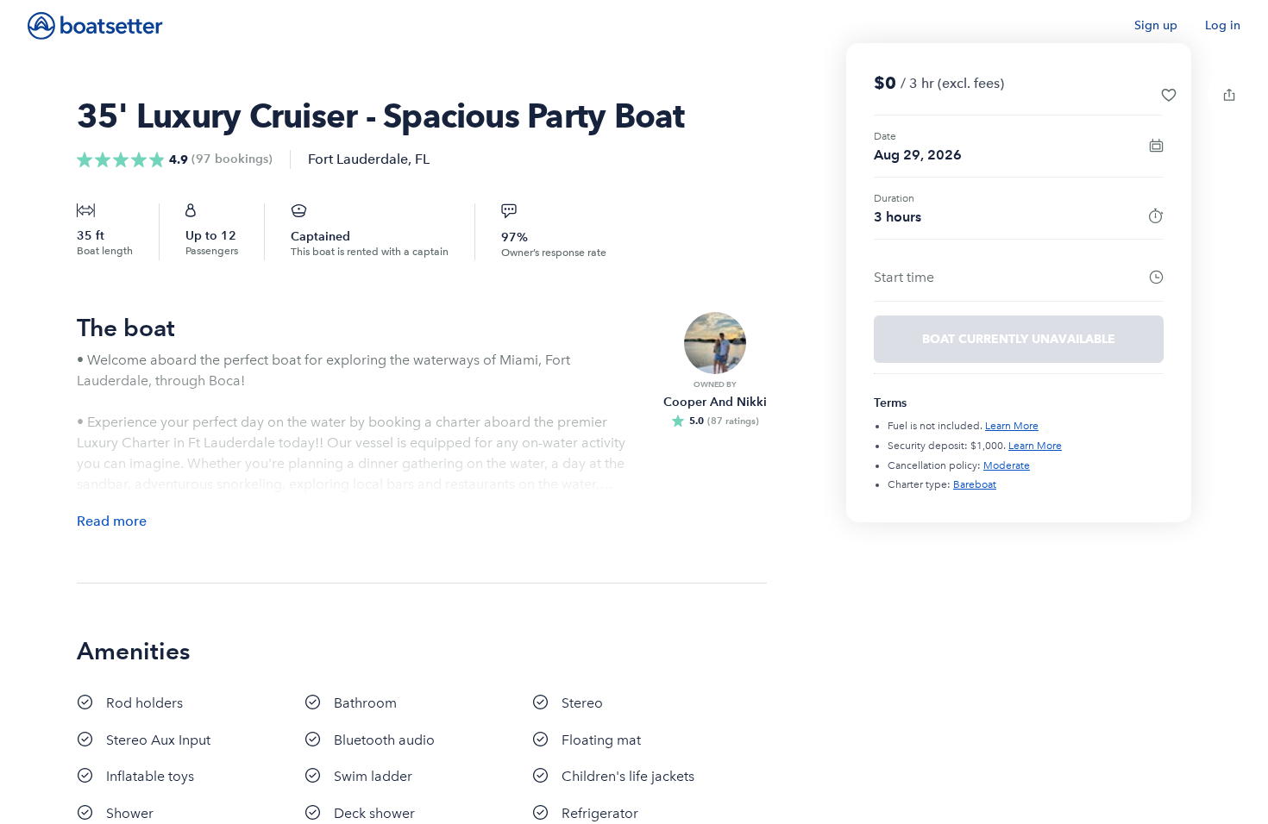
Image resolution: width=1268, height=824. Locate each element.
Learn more (1012, 426)
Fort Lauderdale (358, 159)
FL (422, 159)
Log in (1222, 25)
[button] (1168, 94)
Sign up (1155, 25)
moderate (1006, 465)
